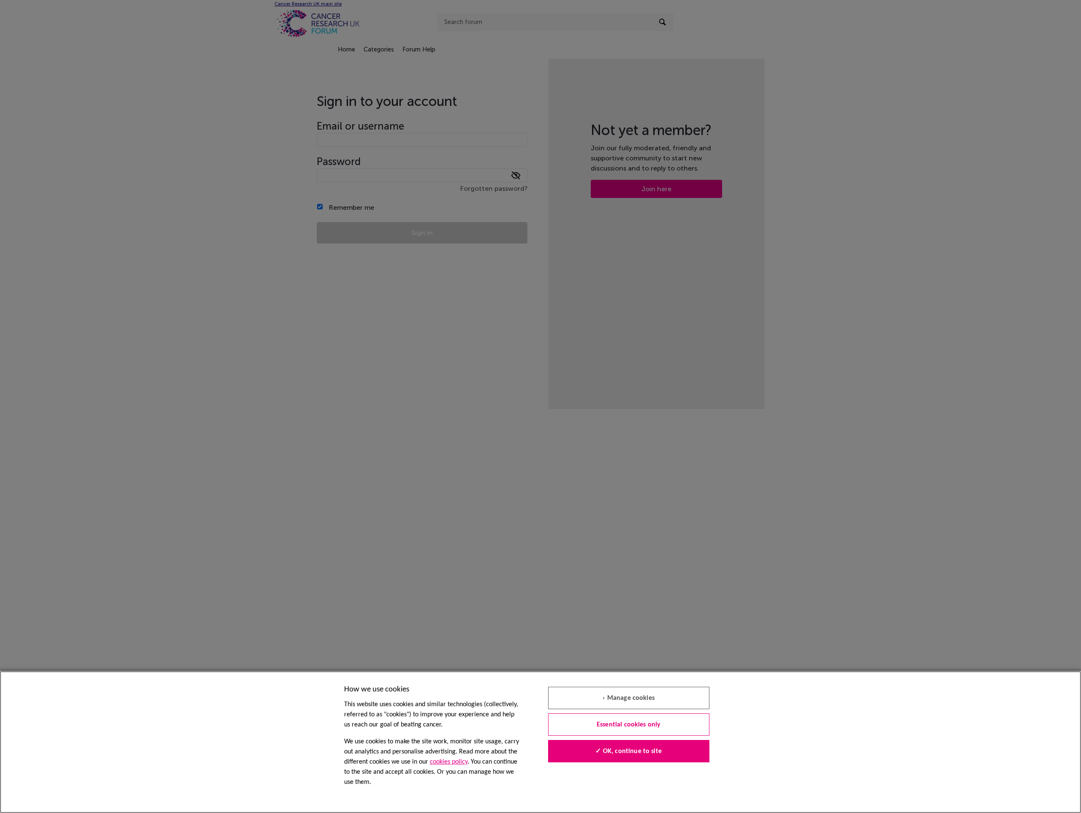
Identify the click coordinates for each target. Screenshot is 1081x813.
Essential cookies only (629, 724)
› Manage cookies (629, 698)
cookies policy (448, 762)
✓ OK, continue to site (628, 751)
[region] (540, 742)
